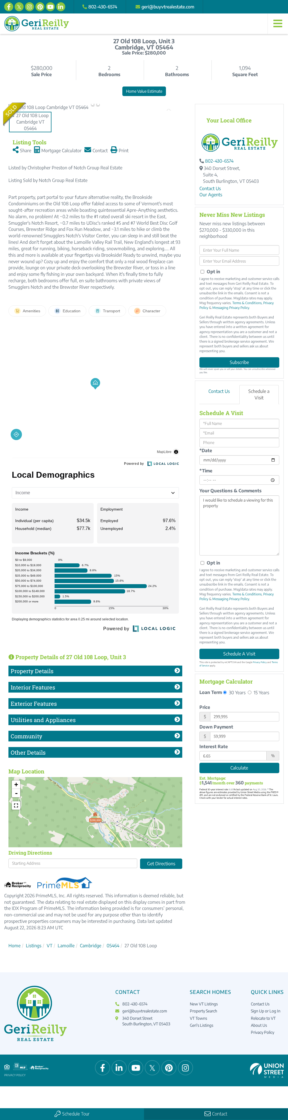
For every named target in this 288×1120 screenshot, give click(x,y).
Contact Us (210, 188)
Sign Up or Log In (265, 1011)
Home (14, 945)
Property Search (203, 1011)
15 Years (261, 692)
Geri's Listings (201, 1025)
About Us (259, 1025)
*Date (205, 450)
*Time (205, 471)
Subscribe (239, 362)
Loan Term (210, 692)
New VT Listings (204, 1003)
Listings (33, 945)
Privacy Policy (260, 662)
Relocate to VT (263, 1018)
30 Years (237, 692)
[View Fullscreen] (16, 805)
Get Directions (161, 863)
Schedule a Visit (258, 394)
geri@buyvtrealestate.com (167, 7)
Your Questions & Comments (230, 490)
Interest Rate (213, 746)
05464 (113, 945)
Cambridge (90, 945)
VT (49, 945)
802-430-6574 (102, 7)
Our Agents (210, 194)
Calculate (239, 768)
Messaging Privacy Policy (230, 308)
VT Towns (198, 1018)
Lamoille (66, 945)
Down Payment (216, 727)
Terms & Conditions (247, 303)
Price (204, 707)
